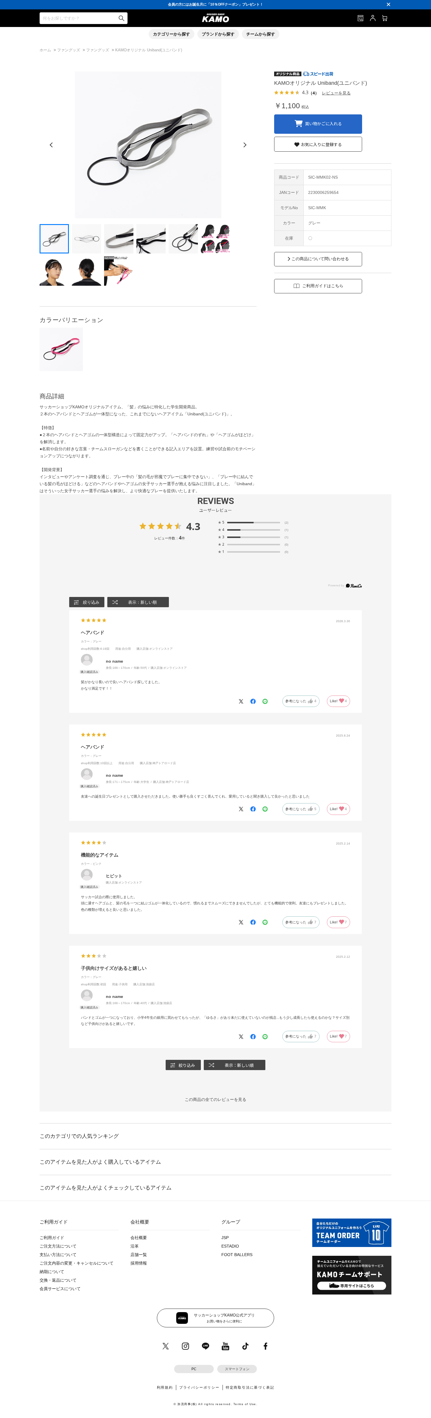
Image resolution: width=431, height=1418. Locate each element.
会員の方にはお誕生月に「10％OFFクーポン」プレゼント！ (215, 4)
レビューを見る (336, 93)
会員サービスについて (60, 1288)
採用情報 (138, 1263)
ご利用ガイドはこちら (322, 285)
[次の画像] (244, 145)
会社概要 (138, 1237)
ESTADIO (230, 1246)
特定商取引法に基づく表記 (250, 1387)
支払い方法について (58, 1254)
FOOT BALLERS (236, 1254)
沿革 (134, 1246)
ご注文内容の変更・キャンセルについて (76, 1263)
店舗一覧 (138, 1254)
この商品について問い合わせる (320, 258)
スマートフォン (237, 1369)
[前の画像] (51, 145)
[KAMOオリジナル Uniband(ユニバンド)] (61, 349)
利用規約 (165, 1387)
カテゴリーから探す (171, 34)
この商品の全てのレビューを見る (215, 1099)
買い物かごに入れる (323, 123)
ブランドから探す (218, 34)
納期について (52, 1271)
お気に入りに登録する (321, 144)
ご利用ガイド (52, 1237)
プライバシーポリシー (199, 1387)
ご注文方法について (58, 1246)
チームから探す (260, 34)
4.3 (193, 526)
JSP (225, 1237)
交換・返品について (58, 1280)
